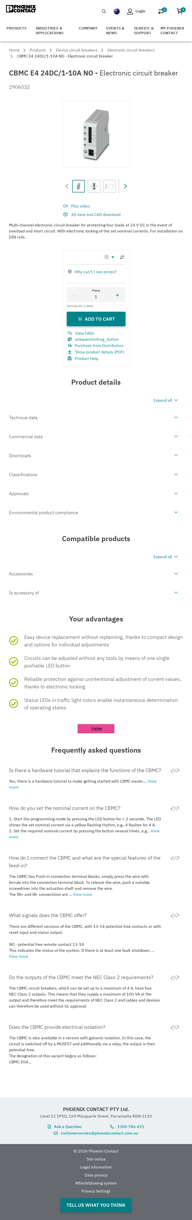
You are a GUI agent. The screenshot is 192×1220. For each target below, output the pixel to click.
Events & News (115, 30)
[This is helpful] (171, 771)
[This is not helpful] (179, 771)
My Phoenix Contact (172, 30)
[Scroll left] (67, 186)
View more (82, 894)
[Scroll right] (125, 186)
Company (88, 28)
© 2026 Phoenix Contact (96, 1151)
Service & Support (144, 30)
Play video (80, 205)
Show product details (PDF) (99, 351)
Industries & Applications (50, 30)
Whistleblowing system (96, 1183)
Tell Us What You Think (96, 1205)
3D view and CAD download (95, 214)
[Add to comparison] (122, 257)
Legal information (96, 1167)
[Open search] (104, 11)
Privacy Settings (96, 1191)
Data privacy (96, 1175)
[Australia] (117, 11)
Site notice (96, 1159)
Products (16, 28)
